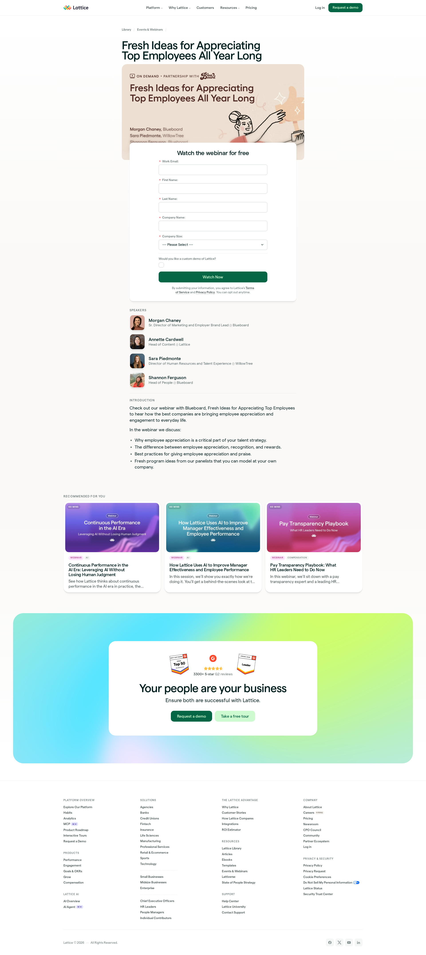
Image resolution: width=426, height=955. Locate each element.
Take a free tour (235, 716)
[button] (154, 7)
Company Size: (171, 236)
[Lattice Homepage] (76, 7)
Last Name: (168, 199)
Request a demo (345, 7)
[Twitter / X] (339, 942)
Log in (320, 8)
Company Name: (172, 217)
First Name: (168, 180)
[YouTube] (349, 942)
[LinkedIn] (358, 942)
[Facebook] (330, 942)
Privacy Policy (205, 292)
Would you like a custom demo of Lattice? (187, 258)
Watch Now (213, 277)
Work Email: (169, 161)
